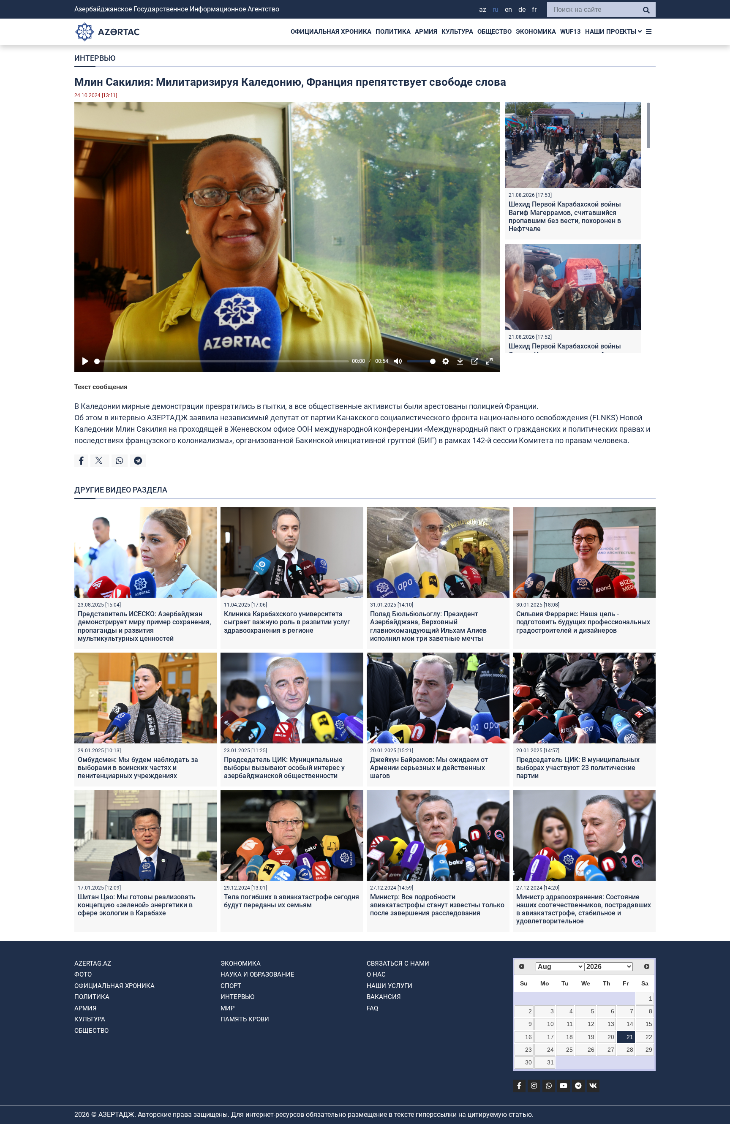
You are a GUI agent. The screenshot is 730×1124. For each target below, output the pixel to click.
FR (534, 9)
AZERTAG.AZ (92, 963)
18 (569, 1037)
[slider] (221, 361)
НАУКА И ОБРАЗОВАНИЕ (257, 974)
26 (591, 1049)
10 (550, 1024)
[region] (578, 227)
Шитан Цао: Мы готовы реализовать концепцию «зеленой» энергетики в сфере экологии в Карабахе (137, 905)
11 (570, 1024)
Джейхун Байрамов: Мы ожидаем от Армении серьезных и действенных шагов (429, 768)
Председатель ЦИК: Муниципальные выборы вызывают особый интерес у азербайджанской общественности (284, 768)
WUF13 (570, 31)
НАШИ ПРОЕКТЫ (611, 31)
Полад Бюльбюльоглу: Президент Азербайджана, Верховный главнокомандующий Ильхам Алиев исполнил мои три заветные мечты (428, 626)
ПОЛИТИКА (393, 31)
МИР (227, 1008)
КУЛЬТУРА (457, 31)
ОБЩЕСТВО (494, 31)
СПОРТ (231, 986)
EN (508, 9)
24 (550, 1049)
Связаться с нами (398, 963)
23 (528, 1049)
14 (629, 1024)
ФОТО (83, 974)
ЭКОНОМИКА (536, 31)
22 (649, 1037)
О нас (376, 974)
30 (528, 1062)
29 (649, 1049)
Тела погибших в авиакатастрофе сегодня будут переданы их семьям (291, 901)
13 (610, 1024)
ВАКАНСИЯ (384, 997)
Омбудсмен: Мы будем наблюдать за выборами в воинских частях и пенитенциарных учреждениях (138, 768)
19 (591, 1037)
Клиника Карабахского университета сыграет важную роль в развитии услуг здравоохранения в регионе (287, 622)
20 (610, 1037)
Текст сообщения (101, 386)
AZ (482, 9)
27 (610, 1049)
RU (495, 9)
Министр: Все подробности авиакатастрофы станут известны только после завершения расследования (437, 905)
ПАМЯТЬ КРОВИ (245, 1019)
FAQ (372, 1008)
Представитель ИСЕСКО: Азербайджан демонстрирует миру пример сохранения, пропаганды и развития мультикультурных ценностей (144, 626)
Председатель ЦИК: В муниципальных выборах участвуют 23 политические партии (578, 768)
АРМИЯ (426, 31)
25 (569, 1049)
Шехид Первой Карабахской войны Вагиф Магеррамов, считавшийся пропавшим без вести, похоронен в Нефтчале (565, 216)
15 (649, 1024)
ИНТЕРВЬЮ (94, 58)
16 (528, 1037)
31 (550, 1062)
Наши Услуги (389, 986)
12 (591, 1024)
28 (629, 1049)
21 (629, 1037)
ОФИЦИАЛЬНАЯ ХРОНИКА (331, 31)
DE (522, 9)
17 (550, 1037)
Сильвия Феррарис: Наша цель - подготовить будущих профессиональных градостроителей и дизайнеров (583, 622)
